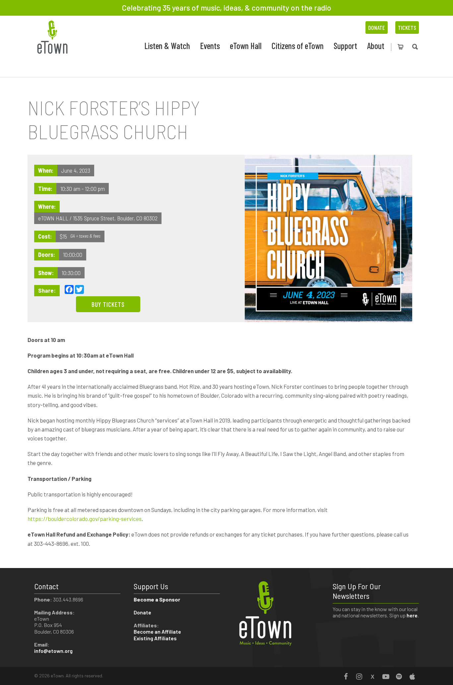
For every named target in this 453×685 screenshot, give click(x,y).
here (412, 615)
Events (210, 45)
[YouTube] (385, 676)
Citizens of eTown (298, 45)
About (375, 45)
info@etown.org (53, 651)
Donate (376, 27)
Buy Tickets (108, 304)
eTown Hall (246, 45)
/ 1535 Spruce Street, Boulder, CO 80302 (114, 218)
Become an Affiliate (158, 631)
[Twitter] (372, 676)
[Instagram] (359, 676)
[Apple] (412, 676)
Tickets (407, 27)
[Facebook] (346, 676)
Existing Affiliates (155, 638)
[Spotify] (399, 676)
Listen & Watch (167, 45)
